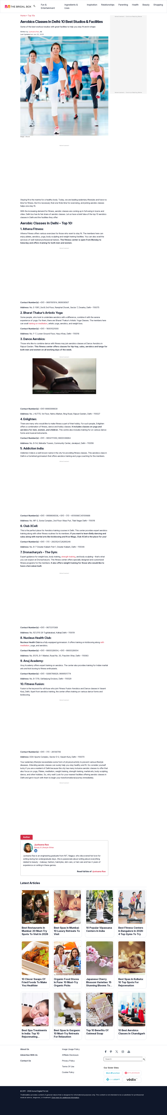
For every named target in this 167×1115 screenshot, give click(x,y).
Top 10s (31, 15)
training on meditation (38, 323)
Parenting (123, 4)
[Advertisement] (64, 166)
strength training (68, 556)
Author (26, 837)
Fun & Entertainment (48, 6)
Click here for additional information (65, 1097)
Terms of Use (68, 1066)
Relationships (107, 4)
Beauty (146, 4)
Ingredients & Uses (71, 6)
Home (23, 15)
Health (135, 4)
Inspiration (92, 4)
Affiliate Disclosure (70, 1055)
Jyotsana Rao (41, 844)
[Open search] (34, 6)
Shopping (158, 4)
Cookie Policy (68, 1072)
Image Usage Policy (71, 1049)
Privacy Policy (68, 1060)
